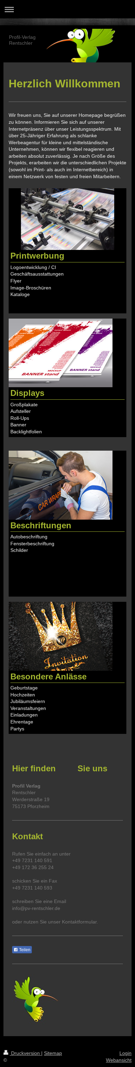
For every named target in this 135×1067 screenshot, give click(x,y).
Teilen (24, 949)
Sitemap (53, 1053)
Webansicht (119, 1060)
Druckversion (25, 1053)
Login (125, 1053)
